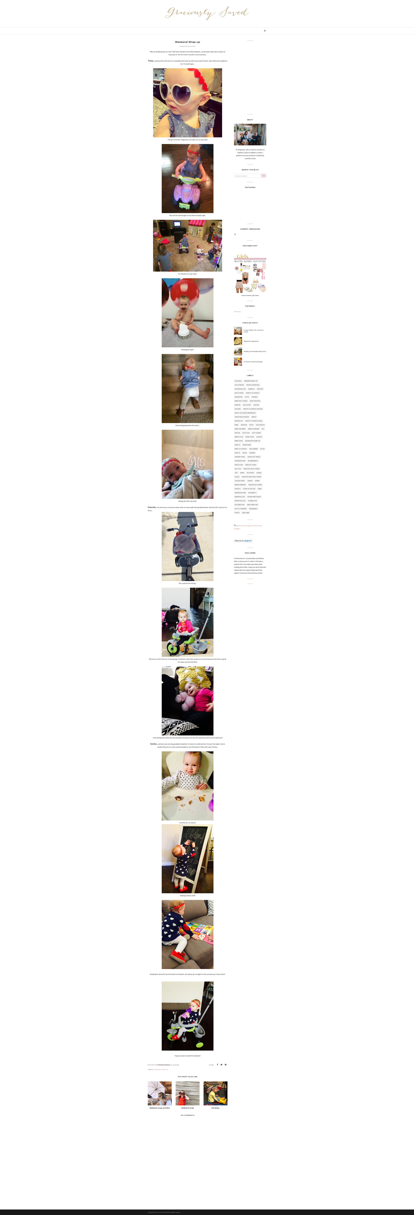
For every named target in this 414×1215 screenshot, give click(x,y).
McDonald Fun (240, 389)
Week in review (253, 429)
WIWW (257, 481)
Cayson (256, 405)
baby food (239, 441)
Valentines (247, 445)
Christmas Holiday (242, 417)
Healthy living (250, 465)
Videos (250, 481)
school (259, 437)
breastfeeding (240, 485)
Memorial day (240, 497)
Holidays (238, 381)
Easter (237, 433)
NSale (245, 453)
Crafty (237, 445)
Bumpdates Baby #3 (252, 441)
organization (240, 461)
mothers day (240, 504)
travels (255, 397)
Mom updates (255, 401)
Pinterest (237, 311)
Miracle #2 (239, 421)
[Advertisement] (187, 1185)
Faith (251, 425)
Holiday (238, 409)
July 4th (238, 469)
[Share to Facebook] (217, 1064)
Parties (260, 389)
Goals (237, 477)
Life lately (247, 405)
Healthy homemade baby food (255, 351)
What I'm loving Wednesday (245, 413)
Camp (260, 489)
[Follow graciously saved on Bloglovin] (243, 542)
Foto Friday (239, 385)
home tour (250, 437)
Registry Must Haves (252, 469)
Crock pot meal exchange (253, 362)
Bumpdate (238, 397)
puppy (237, 512)
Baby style (239, 437)
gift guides (256, 433)
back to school (241, 449)
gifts (247, 397)
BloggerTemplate (175, 1212)
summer (252, 453)
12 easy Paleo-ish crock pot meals (254, 331)
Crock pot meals (254, 457)
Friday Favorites (253, 385)
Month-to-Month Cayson (252, 409)
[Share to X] (221, 1064)
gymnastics (252, 500)
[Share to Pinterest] (225, 1064)
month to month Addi (253, 421)
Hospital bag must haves (251, 477)
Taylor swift (240, 481)
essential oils (240, 500)
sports (238, 489)
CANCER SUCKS (240, 457)
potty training (241, 508)
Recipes (237, 405)
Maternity (252, 493)
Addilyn (244, 425)
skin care (245, 512)
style (262, 449)
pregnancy (253, 508)
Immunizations (240, 493)
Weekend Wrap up (161, 1069)
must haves (239, 393)
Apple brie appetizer (251, 341)
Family (254, 417)
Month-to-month (252, 393)
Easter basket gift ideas (250, 295)
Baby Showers (240, 429)
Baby (236, 425)
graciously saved (255, 485)
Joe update (260, 425)
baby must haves (241, 401)
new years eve (252, 504)
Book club (239, 465)
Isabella (251, 389)
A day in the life (249, 489)
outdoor (250, 473)
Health (237, 453)
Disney (259, 473)
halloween (253, 449)
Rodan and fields (254, 497)
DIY (263, 429)
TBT (236, 473)
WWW (242, 473)
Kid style (246, 433)
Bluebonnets (253, 461)
